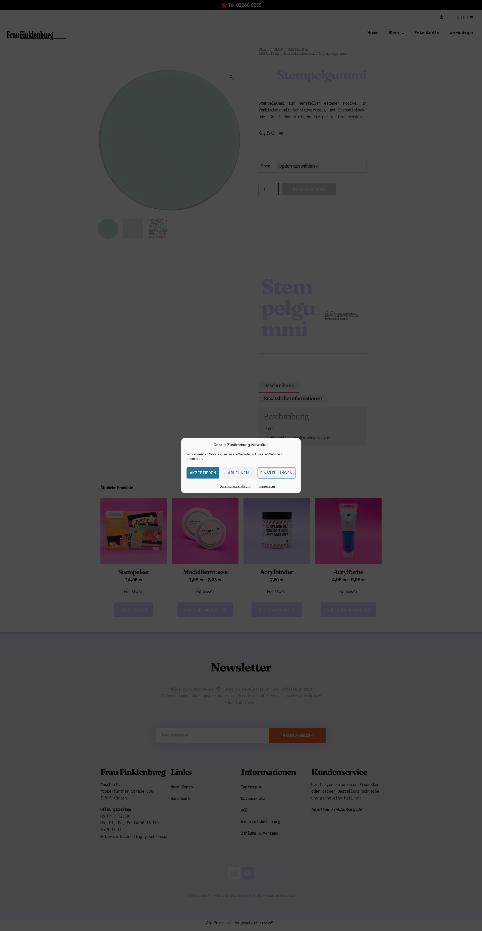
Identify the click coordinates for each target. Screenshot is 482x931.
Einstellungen (276, 472)
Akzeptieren (203, 472)
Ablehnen (238, 472)
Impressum (267, 486)
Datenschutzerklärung (235, 486)
